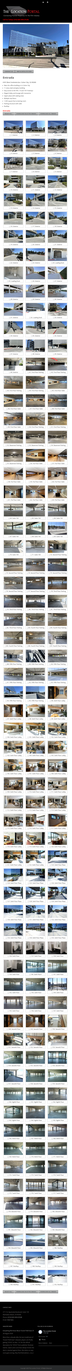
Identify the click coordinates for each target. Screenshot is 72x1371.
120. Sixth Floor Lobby (58, 847)
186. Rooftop (58, 1248)
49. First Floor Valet (14, 427)
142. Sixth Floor (14, 992)
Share (50, 1343)
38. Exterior (36, 354)
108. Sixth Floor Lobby (58, 774)
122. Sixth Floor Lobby (36, 865)
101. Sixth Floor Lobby (36, 737)
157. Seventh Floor (14, 1084)
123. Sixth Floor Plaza (58, 865)
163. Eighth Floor (14, 1120)
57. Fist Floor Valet (58, 463)
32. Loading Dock (36, 317)
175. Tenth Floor (14, 1193)
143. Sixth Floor (36, 992)
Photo (43, 1339)
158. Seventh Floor (36, 1084)
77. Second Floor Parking (36, 591)
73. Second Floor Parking (14, 573)
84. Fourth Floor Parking (58, 628)
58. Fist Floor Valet (14, 482)
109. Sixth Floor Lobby (14, 792)
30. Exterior (58, 299)
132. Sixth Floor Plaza (58, 920)
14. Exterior (36, 208)
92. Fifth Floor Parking (36, 682)
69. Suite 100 (58, 536)
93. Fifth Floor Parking (58, 682)
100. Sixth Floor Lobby (14, 737)
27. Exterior (58, 281)
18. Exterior (58, 226)
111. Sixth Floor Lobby (58, 792)
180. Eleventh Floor (58, 1211)
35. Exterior (36, 336)
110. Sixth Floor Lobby (36, 792)
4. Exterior (14, 153)
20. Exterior (36, 244)
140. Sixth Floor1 (36, 974)
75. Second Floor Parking (58, 573)
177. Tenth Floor (58, 1193)
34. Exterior (14, 336)
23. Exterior (36, 263)
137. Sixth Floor (36, 956)
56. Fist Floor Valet (36, 463)
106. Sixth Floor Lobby (14, 774)
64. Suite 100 (14, 518)
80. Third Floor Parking (36, 609)
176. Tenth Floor (36, 1193)
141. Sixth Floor (58, 974)
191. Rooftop (36, 1284)
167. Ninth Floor (36, 1138)
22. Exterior (14, 263)
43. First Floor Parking (14, 390)
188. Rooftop (36, 1266)
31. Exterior (14, 317)
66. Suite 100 (58, 518)
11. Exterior (36, 190)
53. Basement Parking (36, 445)
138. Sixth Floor (58, 956)
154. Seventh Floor (14, 1065)
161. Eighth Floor (36, 1102)
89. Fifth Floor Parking (36, 664)
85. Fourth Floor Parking (14, 646)
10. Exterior (14, 190)
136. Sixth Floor (14, 956)
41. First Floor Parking (36, 372)
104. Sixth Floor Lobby (36, 755)
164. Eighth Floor (36, 1120)
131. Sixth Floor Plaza (36, 920)
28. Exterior (14, 299)
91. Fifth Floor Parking (14, 682)
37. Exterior (14, 354)
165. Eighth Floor (58, 1120)
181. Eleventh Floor (14, 1230)
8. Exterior (36, 172)
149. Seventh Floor (36, 1029)
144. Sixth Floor (58, 992)
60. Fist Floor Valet (58, 482)
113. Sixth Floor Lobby (36, 810)
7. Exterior (14, 172)
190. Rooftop (14, 1284)
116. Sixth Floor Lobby (36, 828)
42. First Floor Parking (58, 372)
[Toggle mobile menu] (68, 7)
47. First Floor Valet (36, 409)
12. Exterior (58, 190)
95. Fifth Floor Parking (36, 701)
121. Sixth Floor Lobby (14, 865)
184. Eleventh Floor (14, 1248)
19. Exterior (14, 244)
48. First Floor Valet (58, 409)
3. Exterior (58, 135)
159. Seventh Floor (58, 1084)
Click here (10, 1320)
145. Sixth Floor (14, 1011)
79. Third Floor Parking (14, 609)
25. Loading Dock (14, 281)
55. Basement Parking (14, 463)
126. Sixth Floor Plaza (58, 883)
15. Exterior (58, 208)
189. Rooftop (58, 1266)
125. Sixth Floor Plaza (36, 883)
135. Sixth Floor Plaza (58, 938)
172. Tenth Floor (14, 1175)
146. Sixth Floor (36, 1011)
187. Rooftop (14, 1266)
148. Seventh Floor (14, 1029)
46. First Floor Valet (14, 409)
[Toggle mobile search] (65, 7)
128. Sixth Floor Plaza (36, 901)
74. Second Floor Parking (36, 573)
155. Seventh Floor (36, 1065)
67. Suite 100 (14, 536)
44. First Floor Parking (36, 390)
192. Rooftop (58, 1284)
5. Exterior (36, 153)
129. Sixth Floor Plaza (58, 901)
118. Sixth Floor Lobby (14, 847)
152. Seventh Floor (36, 1047)
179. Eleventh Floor (36, 1211)
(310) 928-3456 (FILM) (15, 1317)
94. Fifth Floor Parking (14, 701)
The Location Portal (49, 1331)
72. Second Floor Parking (58, 555)
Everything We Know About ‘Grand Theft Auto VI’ (18, 1331)
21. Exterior (58, 244)
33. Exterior (58, 317)
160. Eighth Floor (14, 1102)
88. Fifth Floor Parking (14, 664)
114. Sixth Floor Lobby (58, 810)
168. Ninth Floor (58, 1138)
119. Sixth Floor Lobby (36, 847)
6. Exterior (58, 153)
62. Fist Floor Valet (36, 500)
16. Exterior (14, 226)
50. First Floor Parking (36, 427)
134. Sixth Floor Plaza (36, 938)
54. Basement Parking (58, 445)
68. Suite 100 (36, 536)
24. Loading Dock (58, 263)
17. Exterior (36, 226)
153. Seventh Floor (58, 1047)
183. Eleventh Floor (58, 1230)
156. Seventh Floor (58, 1065)
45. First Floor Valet (58, 390)
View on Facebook (42, 1343)
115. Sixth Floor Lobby (14, 828)
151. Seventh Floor (14, 1047)
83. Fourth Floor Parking (36, 628)
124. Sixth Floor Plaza (14, 883)
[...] (32, 1353)
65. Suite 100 (36, 518)
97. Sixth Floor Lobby (14, 719)
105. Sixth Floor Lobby (58, 755)
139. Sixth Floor (14, 974)
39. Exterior (58, 354)
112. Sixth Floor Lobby (14, 810)
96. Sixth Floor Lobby (58, 701)
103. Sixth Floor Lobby (14, 755)
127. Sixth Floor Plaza (14, 901)
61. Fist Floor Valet (14, 500)
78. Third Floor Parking (58, 591)
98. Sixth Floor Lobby (36, 719)
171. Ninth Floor (58, 1157)
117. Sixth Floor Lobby (58, 828)
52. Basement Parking (14, 445)
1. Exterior (14, 135)
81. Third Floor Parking (58, 609)
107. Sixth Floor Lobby (36, 774)
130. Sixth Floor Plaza (14, 920)
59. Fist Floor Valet (36, 482)
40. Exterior (14, 372)
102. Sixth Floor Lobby (58, 737)
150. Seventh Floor (58, 1029)
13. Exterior (14, 208)
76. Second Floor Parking (14, 591)
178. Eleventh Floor (14, 1211)
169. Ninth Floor (14, 1157)
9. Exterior (58, 172)
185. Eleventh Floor (36, 1248)
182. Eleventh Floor (36, 1230)
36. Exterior (58, 336)
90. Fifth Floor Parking (58, 664)
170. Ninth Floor (36, 1157)
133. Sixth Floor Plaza (14, 938)
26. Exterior (36, 281)
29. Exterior (36, 299)
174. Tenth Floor (58, 1175)
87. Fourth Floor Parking (58, 646)
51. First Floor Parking (58, 427)
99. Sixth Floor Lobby (58, 719)
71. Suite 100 (36, 555)
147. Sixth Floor (58, 1011)
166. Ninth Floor (14, 1138)
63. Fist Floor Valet (58, 500)
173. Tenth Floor (36, 1175)
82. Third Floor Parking (14, 628)
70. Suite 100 (14, 555)
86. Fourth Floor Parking (36, 646)
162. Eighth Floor (58, 1102)
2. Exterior (36, 135)
